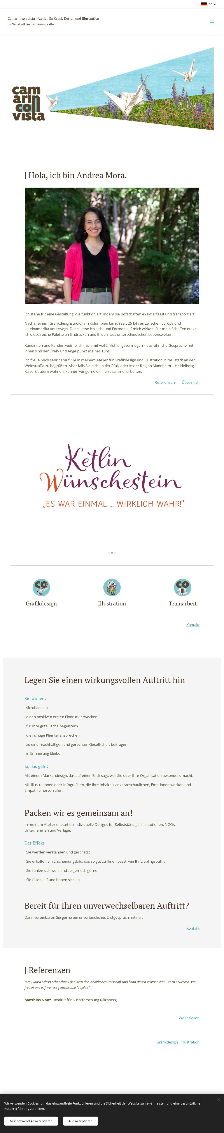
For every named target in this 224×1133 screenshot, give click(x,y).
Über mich (190, 382)
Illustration (190, 1042)
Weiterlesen (189, 1017)
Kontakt (193, 624)
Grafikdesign (167, 1042)
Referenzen (165, 382)
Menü (213, 22)
